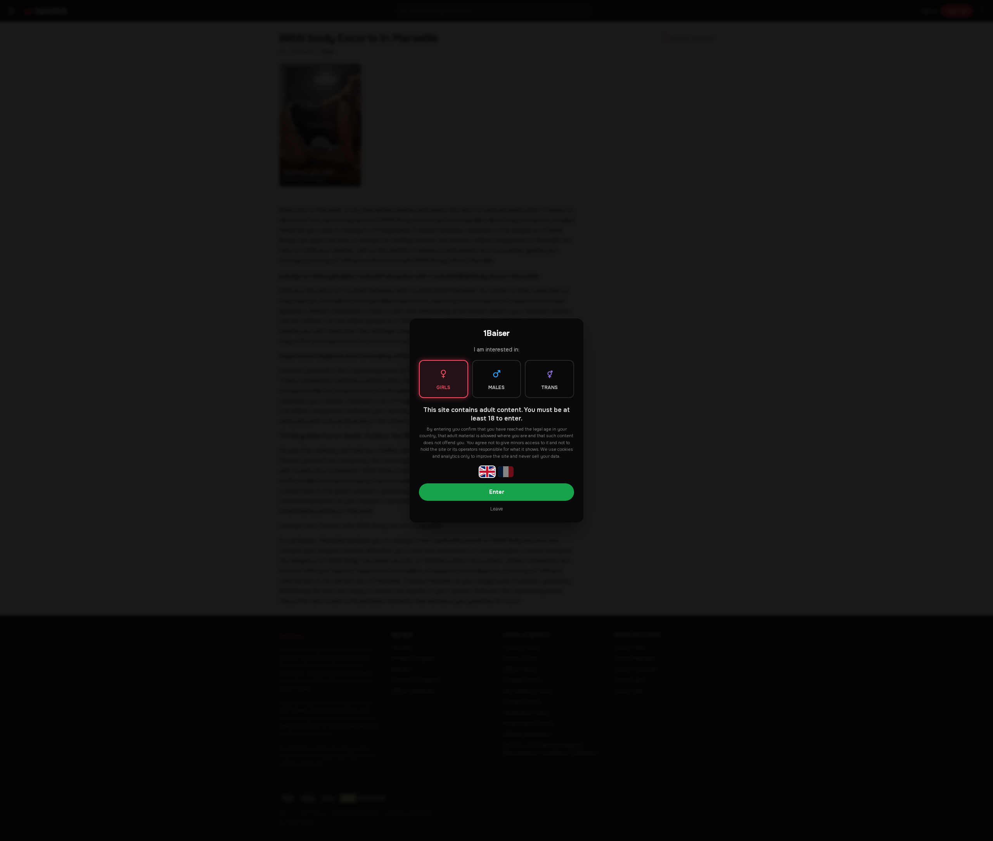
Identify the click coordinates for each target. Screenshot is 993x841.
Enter (496, 491)
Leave (496, 509)
